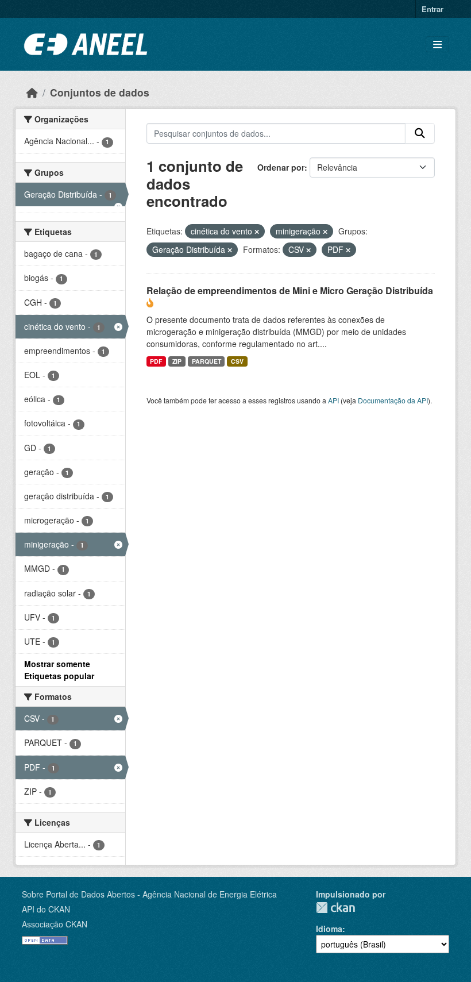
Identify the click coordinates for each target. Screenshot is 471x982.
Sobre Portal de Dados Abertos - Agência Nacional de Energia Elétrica (149, 894)
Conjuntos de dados (99, 92)
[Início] (32, 92)
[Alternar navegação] (437, 44)
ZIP (177, 361)
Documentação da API (393, 400)
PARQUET (206, 361)
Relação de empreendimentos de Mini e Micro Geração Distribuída (289, 290)
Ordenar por (280, 167)
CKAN (335, 908)
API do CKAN (46, 909)
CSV (237, 361)
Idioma (329, 928)
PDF (156, 361)
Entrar (432, 8)
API (333, 400)
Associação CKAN (54, 924)
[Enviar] (420, 133)
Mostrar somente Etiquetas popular (59, 669)
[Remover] (256, 231)
